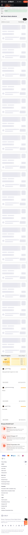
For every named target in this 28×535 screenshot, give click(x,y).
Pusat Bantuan (4, 466)
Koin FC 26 (3, 477)
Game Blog (3, 468)
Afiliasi (2, 495)
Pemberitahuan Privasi (5, 501)
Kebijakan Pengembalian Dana (7, 510)
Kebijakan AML (4, 506)
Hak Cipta (3, 508)
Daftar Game (3, 470)
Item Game (2, 11)
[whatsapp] (3, 526)
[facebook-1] (11, 526)
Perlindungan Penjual (5, 483)
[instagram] (22, 526)
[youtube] (24, 526)
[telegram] (8, 526)
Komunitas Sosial (4, 492)
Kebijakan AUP (4, 504)
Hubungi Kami (4, 472)
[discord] (5, 526)
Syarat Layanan (4, 499)
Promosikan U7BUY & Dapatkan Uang (8, 488)
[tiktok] (16, 526)
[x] (19, 526)
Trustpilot (6, 10)
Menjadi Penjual (4, 479)
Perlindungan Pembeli (5, 481)
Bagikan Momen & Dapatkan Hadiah (8, 490)
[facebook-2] (14, 526)
